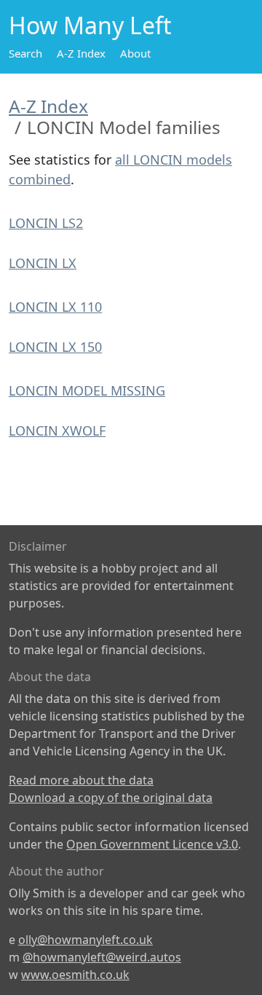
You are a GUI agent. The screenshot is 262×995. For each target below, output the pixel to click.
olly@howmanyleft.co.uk (85, 940)
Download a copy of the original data (111, 798)
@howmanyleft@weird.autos (102, 957)
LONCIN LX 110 (55, 306)
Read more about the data (81, 780)
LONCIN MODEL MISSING (87, 390)
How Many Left (90, 25)
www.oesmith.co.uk (75, 975)
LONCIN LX (42, 263)
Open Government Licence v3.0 (152, 844)
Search (25, 53)
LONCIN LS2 (46, 223)
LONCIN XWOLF (57, 430)
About (135, 53)
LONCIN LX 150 (55, 346)
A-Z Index (81, 53)
